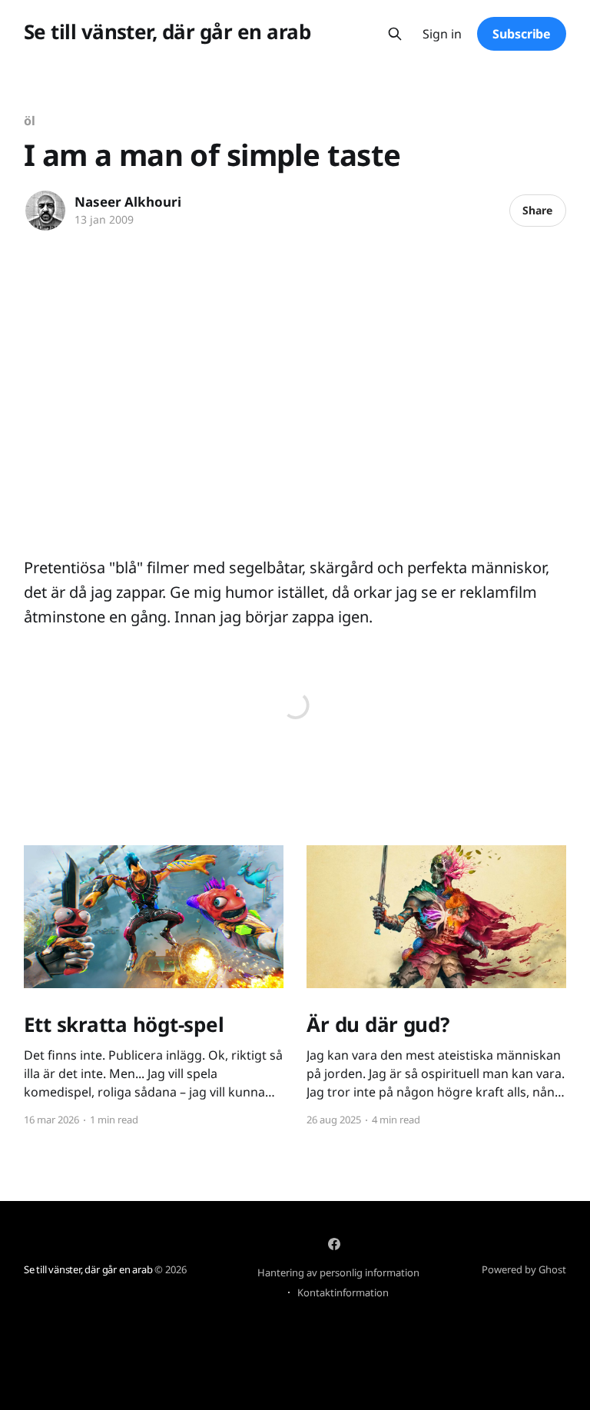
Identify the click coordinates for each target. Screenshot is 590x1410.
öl (29, 120)
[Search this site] (395, 34)
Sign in (442, 34)
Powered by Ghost (524, 1269)
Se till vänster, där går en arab (167, 32)
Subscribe (521, 33)
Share (537, 210)
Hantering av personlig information (338, 1272)
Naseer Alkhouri (128, 202)
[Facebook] (334, 1244)
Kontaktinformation (343, 1292)
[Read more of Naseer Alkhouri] (45, 210)
